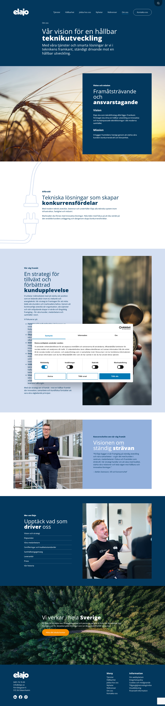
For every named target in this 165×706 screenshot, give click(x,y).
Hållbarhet (111, 680)
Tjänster (110, 677)
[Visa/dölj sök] (158, 3)
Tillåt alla (114, 376)
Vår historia (29, 565)
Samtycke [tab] (49, 336)
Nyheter (110, 685)
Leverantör (29, 556)
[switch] (70, 367)
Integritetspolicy (136, 680)
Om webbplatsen (136, 677)
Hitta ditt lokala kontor (55, 632)
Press (26, 561)
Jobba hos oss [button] (85, 12)
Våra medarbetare (32, 542)
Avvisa (50, 376)
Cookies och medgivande (139, 682)
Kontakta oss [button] (142, 12)
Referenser (111, 688)
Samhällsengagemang (33, 552)
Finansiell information (138, 690)
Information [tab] (82, 335)
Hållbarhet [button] (69, 12)
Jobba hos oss (112, 682)
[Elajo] (21, 12)
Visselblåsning (135, 688)
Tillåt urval (82, 376)
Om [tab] (116, 335)
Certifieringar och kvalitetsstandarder (40, 547)
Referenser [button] (112, 12)
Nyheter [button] (99, 12)
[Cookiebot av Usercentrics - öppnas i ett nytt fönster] (121, 328)
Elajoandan (29, 538)
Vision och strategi (32, 533)
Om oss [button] (125, 12)
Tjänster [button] (56, 12)
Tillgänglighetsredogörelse (140, 685)
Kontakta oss (112, 693)
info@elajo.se (19, 685)
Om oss (45, 23)
